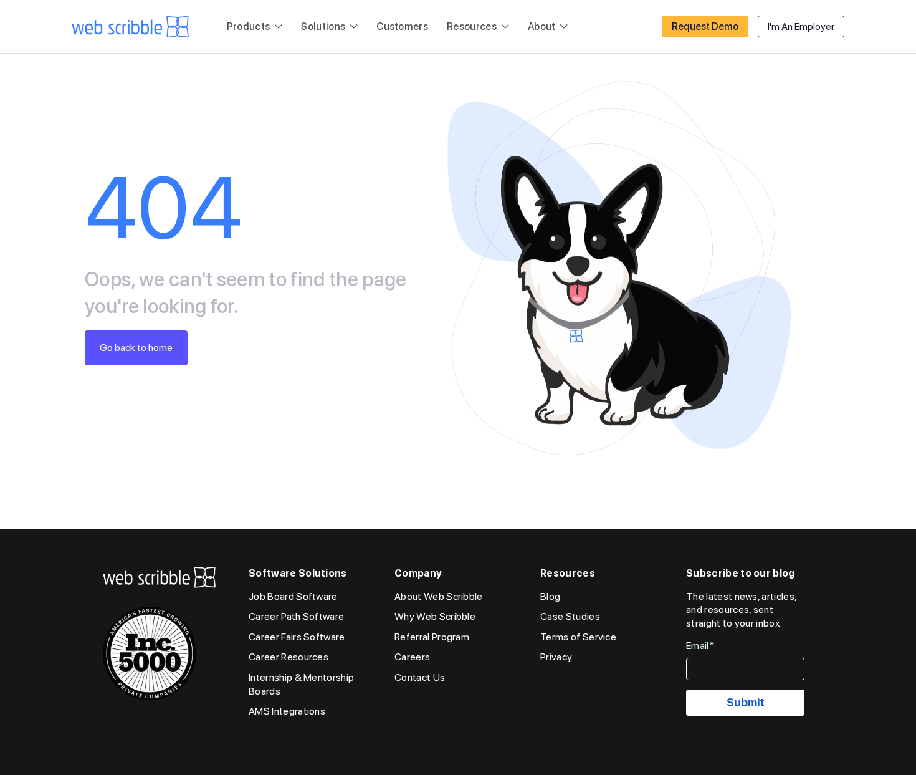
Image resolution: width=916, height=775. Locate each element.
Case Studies (570, 616)
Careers (412, 657)
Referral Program (431, 637)
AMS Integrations (287, 711)
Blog (550, 596)
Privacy (556, 657)
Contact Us (419, 677)
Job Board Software (293, 596)
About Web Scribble (438, 596)
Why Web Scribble (434, 616)
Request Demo (705, 26)
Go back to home (136, 348)
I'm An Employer (801, 26)
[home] (130, 26)
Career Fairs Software (297, 637)
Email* (700, 646)
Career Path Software (296, 616)
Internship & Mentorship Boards (301, 684)
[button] (255, 27)
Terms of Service (578, 637)
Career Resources (288, 657)
